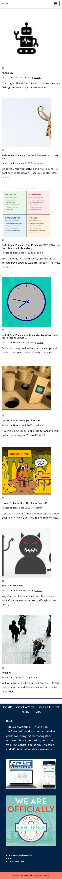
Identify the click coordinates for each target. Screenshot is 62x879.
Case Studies (49, 707)
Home (7, 707)
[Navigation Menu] (56, 3)
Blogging (6, 672)
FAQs (37, 712)
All (3, 67)
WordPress (42, 875)
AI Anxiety (7, 72)
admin (37, 77)
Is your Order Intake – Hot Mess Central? (24, 503)
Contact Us (25, 707)
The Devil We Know (12, 585)
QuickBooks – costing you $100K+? (21, 420)
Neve (16, 875)
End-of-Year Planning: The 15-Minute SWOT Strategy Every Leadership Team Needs (31, 246)
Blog (25, 712)
